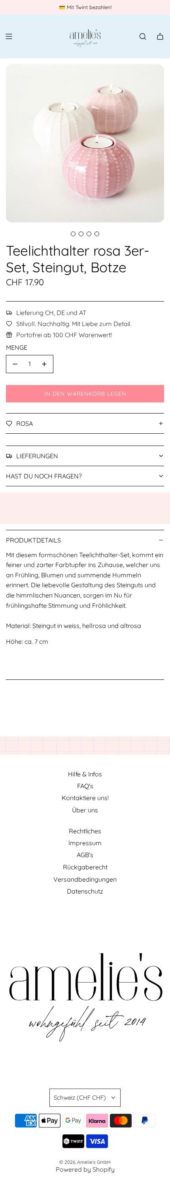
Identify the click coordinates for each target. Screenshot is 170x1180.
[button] (73, 233)
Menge (16, 347)
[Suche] (142, 36)
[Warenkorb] (160, 36)
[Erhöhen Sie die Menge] (44, 364)
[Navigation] (8, 36)
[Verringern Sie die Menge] (15, 364)
